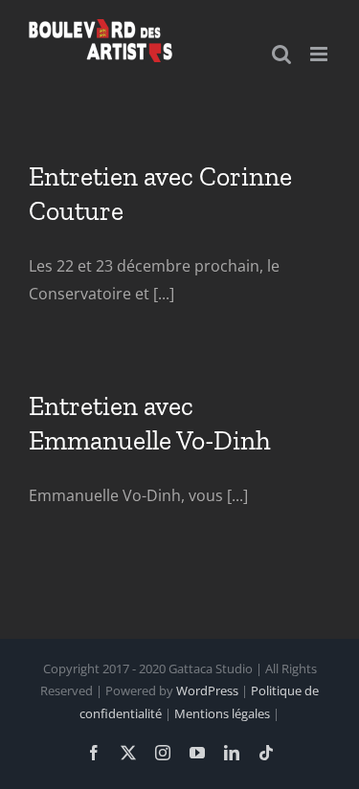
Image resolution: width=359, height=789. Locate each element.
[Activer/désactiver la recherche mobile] (281, 54)
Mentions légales (222, 713)
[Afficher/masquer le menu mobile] (320, 54)
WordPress (207, 690)
